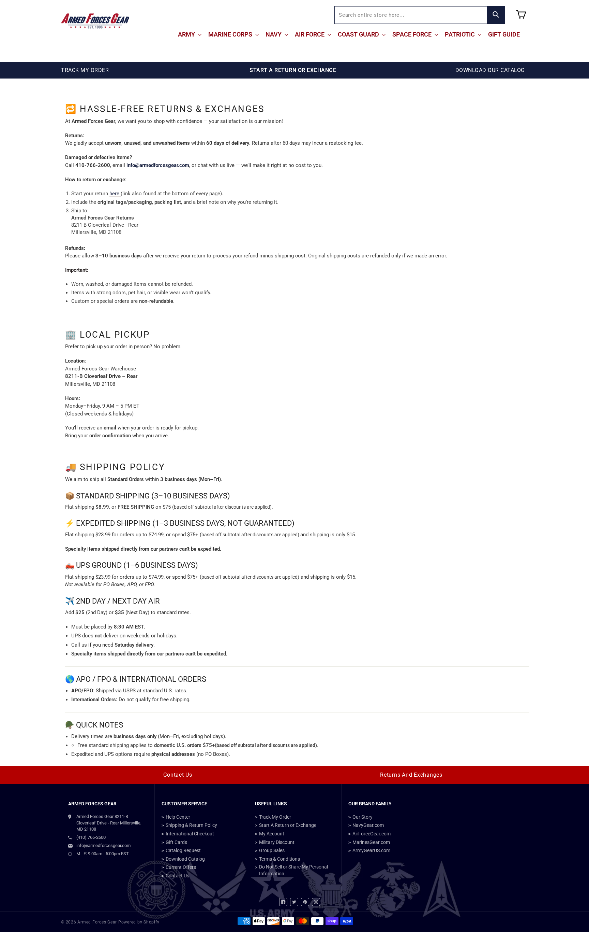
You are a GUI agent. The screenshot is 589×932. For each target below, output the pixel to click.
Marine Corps (231, 34)
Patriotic (460, 34)
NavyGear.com (368, 825)
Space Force (412, 34)
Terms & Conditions (279, 859)
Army (187, 34)
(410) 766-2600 (91, 837)
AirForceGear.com (371, 833)
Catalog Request (183, 850)
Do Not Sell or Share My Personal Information (293, 870)
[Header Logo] (95, 20)
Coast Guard (359, 34)
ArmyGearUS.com (371, 850)
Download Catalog (185, 859)
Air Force (310, 34)
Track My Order (275, 817)
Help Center (178, 817)
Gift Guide (504, 34)
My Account (271, 833)
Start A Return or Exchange (287, 825)
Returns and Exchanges (411, 775)
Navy (274, 34)
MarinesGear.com (371, 842)
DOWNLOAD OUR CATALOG (490, 70)
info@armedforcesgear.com (157, 165)
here (115, 193)
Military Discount (276, 842)
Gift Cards (176, 842)
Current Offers (181, 867)
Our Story (362, 817)
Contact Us (177, 775)
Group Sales (272, 850)
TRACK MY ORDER (85, 70)
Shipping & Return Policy (191, 825)
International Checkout (190, 833)
